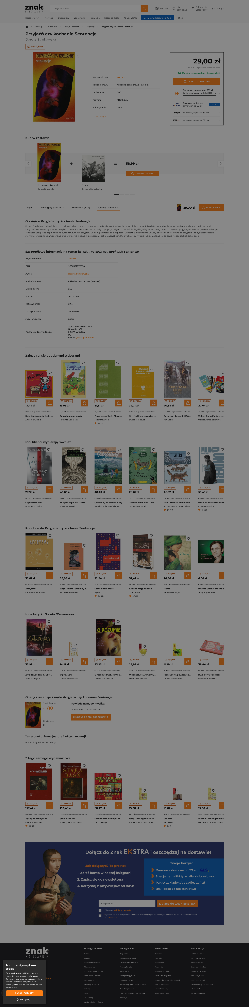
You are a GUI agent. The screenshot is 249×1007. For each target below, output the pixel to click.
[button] (24, 999)
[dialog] (24, 982)
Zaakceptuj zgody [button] (24, 993)
